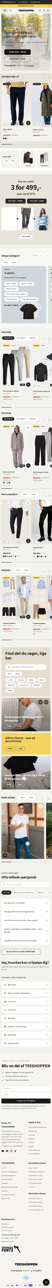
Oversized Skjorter (35, 1199)
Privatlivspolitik (7, 1180)
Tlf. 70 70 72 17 (6, 1230)
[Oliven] (7, 556)
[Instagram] (11, 1151)
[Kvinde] (36, 634)
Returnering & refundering (23, 892)
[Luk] (49, 6)
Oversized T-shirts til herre (16, 294)
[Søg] (10, 10)
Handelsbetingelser (8, 1176)
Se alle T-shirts (11, 305)
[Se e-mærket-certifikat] (26, 1278)
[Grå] (7, 482)
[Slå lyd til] (46, 702)
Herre (6, 262)
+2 (5, 855)
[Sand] (7, 138)
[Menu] (4, 10)
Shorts (41, 680)
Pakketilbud (8, 338)
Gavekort (32, 1187)
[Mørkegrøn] (15, 556)
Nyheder (33, 338)
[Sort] (4, 138)
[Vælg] (28, 384)
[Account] (44, 10)
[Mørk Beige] (39, 556)
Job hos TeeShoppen (9, 1172)
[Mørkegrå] (45, 556)
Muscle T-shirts (26, 284)
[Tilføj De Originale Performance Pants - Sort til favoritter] (28, 503)
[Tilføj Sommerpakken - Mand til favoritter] (28, 579)
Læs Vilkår (26, 237)
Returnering (33, 1131)
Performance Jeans (36, 1176)
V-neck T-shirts (11, 299)
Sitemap (4, 1191)
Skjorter (21, 680)
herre (6, 161)
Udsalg (9, 690)
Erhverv (31, 1142)
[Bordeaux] (9, 556)
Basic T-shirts (11, 284)
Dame (14, 262)
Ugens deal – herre (17, 52)
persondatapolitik (28, 1106)
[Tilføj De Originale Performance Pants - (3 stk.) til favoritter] (28, 347)
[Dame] (34, 634)
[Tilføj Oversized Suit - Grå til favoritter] (28, 427)
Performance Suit (35, 1183)
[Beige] (6, 482)
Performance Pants (35, 1180)
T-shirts (9, 273)
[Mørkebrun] (11, 556)
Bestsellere (21, 338)
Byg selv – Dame (37, 201)
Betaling (41, 892)
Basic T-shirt (33, 1168)
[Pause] (40, 702)
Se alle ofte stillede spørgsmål (20, 951)
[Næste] (48, 255)
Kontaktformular (7, 1227)
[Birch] (36, 556)
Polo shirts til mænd (29, 299)
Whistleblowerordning (9, 1187)
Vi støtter (4, 1183)
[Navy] (6, 138)
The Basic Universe (8, 1195)
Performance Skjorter (36, 1172)
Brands (31, 1147)
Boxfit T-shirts (11, 289)
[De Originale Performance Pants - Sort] (16, 522)
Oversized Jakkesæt (36, 1210)
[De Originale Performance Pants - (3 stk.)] (16, 365)
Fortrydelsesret (34, 1150)
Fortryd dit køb (34, 1154)
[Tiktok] (15, 1151)
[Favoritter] (40, 10)
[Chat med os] (46, 1282)
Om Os (3, 1168)
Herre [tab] (23, 797)
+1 (50, 855)
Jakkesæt (11, 685)
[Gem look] (40, 806)
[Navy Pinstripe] (9, 482)
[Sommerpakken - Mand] (16, 598)
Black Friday (5, 1199)
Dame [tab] (31, 797)
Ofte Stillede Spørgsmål (37, 1127)
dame (13, 161)
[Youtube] (2, 1151)
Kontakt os (5, 1224)
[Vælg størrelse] (28, 123)
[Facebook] (7, 1151)
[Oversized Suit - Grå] (16, 446)
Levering (6, 892)
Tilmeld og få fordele (25, 1101)
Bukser (31, 680)
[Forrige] (41, 255)
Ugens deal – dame (17, 59)
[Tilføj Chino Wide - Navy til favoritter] (28, 85)
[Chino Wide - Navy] (16, 104)
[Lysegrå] (13, 556)
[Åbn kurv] (48, 10)
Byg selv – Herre (15, 201)
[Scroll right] (49, 77)
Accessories (24, 685)
